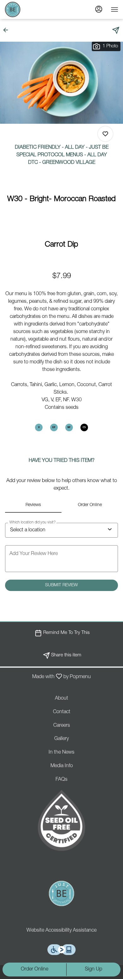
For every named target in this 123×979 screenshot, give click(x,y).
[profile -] (98, 9)
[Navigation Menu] (114, 9)
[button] (7, 30)
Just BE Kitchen (61, 893)
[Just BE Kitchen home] (33, 9)
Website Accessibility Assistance (61, 930)
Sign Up (93, 969)
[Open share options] (115, 30)
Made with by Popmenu (48, 676)
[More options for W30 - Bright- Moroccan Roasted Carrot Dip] (105, 133)
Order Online (34, 969)
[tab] (33, 505)
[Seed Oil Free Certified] (61, 820)
